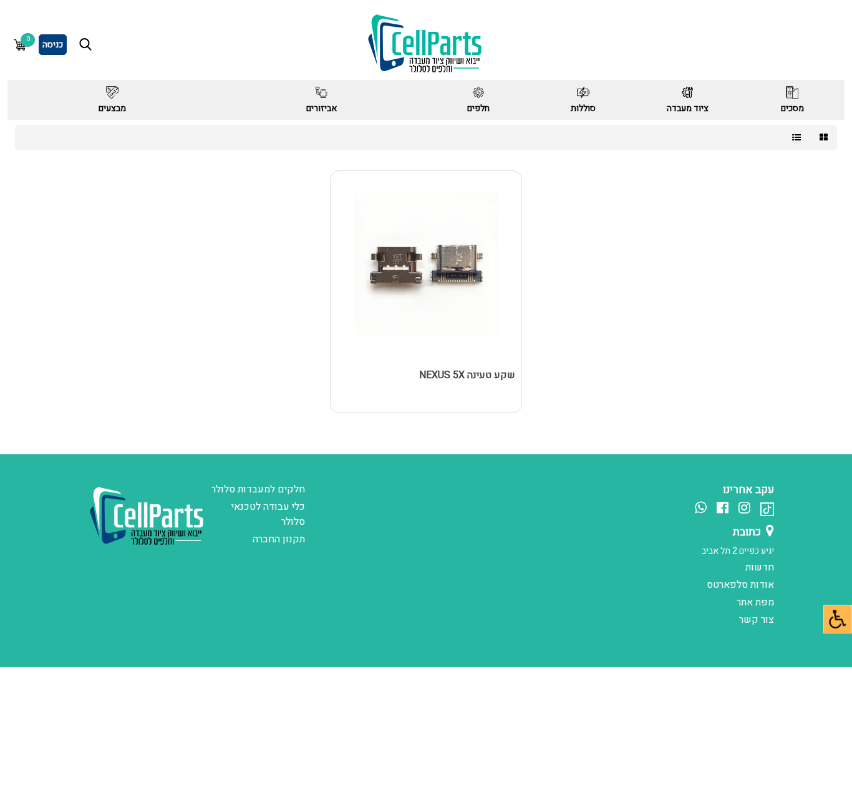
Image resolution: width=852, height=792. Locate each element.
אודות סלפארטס (740, 584)
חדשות (759, 567)
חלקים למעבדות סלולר (258, 489)
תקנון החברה (279, 539)
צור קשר (756, 619)
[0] (20, 44)
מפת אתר (755, 602)
